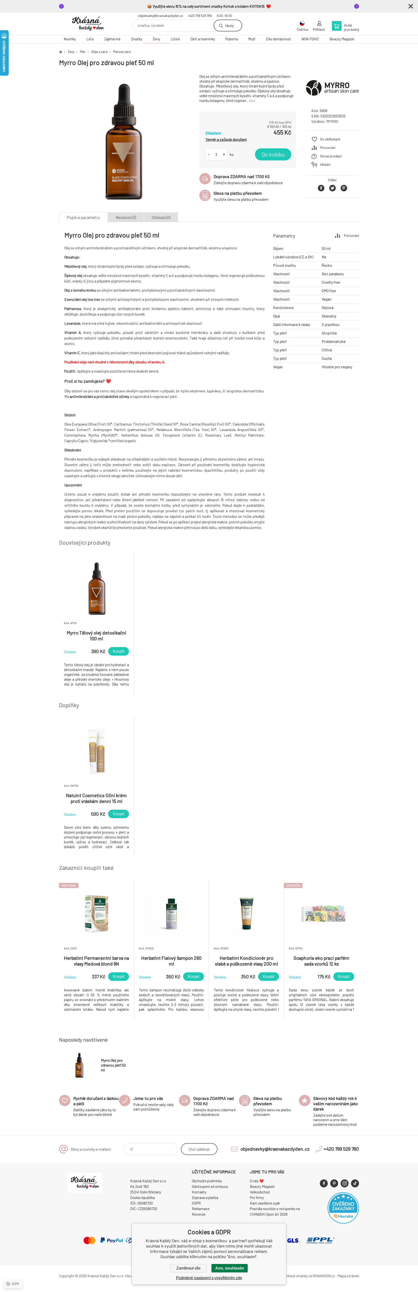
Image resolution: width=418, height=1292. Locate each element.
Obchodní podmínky (207, 1181)
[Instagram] (345, 1183)
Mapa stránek (348, 1276)
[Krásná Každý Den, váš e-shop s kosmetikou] (60, 51)
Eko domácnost (278, 39)
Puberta (231, 39)
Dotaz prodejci (331, 156)
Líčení (175, 39)
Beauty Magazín (341, 39)
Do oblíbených (330, 139)
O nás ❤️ (257, 1181)
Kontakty (199, 1192)
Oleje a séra (99, 52)
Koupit (118, 651)
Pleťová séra (122, 52)
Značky (136, 39)
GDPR (196, 1203)
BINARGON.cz (324, 1276)
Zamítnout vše (188, 1268)
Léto (90, 39)
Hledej (229, 25)
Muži (251, 39)
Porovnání (327, 147)
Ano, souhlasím (229, 1268)
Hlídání (325, 164)
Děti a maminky (202, 39)
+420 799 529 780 (200, 16)
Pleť (82, 52)
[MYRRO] (332, 100)
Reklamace (200, 1208)
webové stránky (295, 1276)
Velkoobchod (260, 1192)
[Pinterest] (334, 1183)
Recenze (199, 1214)
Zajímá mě (112, 39)
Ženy (156, 39)
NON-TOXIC (310, 39)
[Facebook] (324, 1183)
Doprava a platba (205, 1197)
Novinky (70, 39)
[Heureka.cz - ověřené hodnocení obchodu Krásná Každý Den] (343, 1222)
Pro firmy (257, 1197)
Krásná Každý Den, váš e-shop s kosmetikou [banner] (88, 24)
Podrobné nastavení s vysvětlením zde (209, 1278)
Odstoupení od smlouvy (210, 1186)
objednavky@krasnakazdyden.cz (160, 16)
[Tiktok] (355, 1183)
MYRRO (332, 121)
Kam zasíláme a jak (265, 1203)
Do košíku (273, 154)
